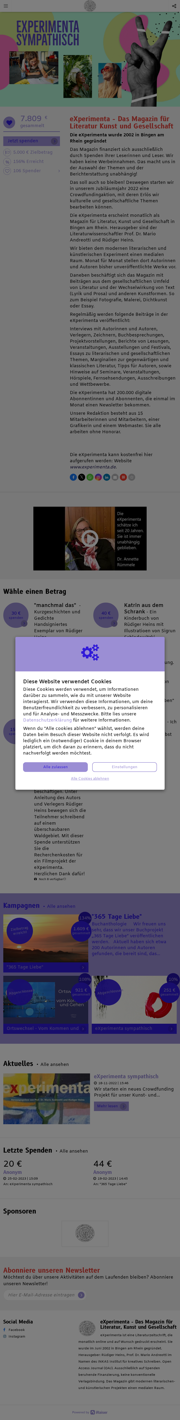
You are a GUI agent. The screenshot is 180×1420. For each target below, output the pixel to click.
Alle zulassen (55, 767)
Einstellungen (124, 767)
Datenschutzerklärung (47, 720)
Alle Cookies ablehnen (90, 779)
